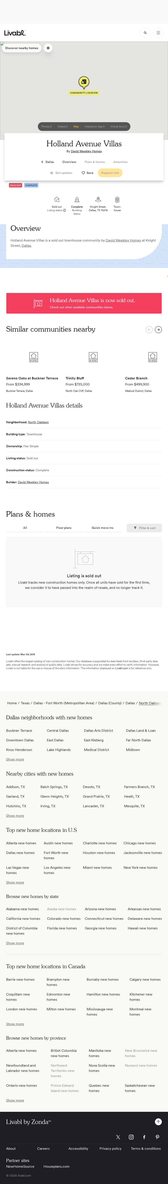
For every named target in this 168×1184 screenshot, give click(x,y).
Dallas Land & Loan (141, 730)
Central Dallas (58, 730)
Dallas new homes (20, 853)
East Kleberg (93, 740)
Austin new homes (58, 843)
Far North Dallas (138, 740)
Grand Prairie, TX (96, 796)
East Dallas (55, 740)
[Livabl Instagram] (131, 1137)
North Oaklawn (38, 422)
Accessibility (78, 1148)
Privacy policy (110, 1148)
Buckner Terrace (19, 730)
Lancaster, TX (93, 806)
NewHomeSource (20, 1166)
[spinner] (145, 32)
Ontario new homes (21, 1085)
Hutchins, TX (16, 806)
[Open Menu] (158, 32)
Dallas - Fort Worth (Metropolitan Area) (63, 703)
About (11, 1148)
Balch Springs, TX (54, 787)
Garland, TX (15, 796)
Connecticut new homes (104, 919)
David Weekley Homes (86, 151)
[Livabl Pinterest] (157, 1137)
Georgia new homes (100, 928)
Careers (43, 1148)
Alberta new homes (21, 1051)
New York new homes (141, 867)
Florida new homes (62, 928)
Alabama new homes (22, 909)
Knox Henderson (19, 750)
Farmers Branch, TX (139, 787)
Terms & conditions (146, 1148)
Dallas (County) (110, 703)
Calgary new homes (145, 979)
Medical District (96, 750)
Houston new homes (99, 853)
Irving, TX (47, 806)
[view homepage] (15, 33)
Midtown (133, 750)
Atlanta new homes (21, 843)
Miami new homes (97, 867)
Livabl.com (121, 668)
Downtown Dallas (20, 740)
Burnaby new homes (103, 979)
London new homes (21, 1009)
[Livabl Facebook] (144, 1137)
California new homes (23, 919)
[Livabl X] (118, 1137)
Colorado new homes (63, 919)
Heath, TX (132, 796)
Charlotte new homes (100, 843)
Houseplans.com (57, 1166)
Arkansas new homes (144, 909)
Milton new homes (61, 1009)
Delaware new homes (145, 919)
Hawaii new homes (143, 928)
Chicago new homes (140, 843)
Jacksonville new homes (143, 853)
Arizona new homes (100, 909)
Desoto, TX (91, 787)
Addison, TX (15, 787)
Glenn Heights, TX (54, 796)
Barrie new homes (20, 979)
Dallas (26, 245)
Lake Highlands (59, 750)
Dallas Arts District (98, 730)
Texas (25, 703)
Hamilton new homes (103, 994)
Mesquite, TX (134, 806)
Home (12, 703)
